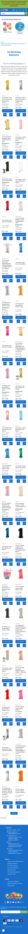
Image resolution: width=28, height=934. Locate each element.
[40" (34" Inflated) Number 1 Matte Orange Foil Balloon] (20, 776)
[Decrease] (5, 114)
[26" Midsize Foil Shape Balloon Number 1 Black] (7, 613)
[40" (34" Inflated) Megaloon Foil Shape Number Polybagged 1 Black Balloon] (20, 533)
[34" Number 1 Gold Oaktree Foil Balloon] (7, 85)
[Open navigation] (1, 10)
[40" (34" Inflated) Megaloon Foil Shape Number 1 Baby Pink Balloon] (7, 491)
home (2, 42)
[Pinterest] (18, 902)
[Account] (22, 10)
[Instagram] (10, 902)
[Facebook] (8, 902)
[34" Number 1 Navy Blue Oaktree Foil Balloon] (7, 533)
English (5, 916)
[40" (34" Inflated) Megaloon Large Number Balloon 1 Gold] (7, 124)
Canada (10, 848)
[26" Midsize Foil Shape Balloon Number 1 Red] (7, 694)
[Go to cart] (26, 10)
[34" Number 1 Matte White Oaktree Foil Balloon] (20, 166)
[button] (3, 931)
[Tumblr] (21, 902)
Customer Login (11, 874)
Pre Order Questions (12, 865)
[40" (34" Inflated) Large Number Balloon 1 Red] (20, 574)
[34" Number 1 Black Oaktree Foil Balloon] (7, 166)
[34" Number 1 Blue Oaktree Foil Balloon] (20, 248)
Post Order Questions (12, 867)
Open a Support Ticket (14, 830)
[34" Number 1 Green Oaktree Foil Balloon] (20, 453)
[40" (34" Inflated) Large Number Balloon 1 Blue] (7, 453)
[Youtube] (13, 902)
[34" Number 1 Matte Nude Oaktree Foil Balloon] (7, 655)
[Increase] (11, 114)
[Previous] (1, 27)
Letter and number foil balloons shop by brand (13, 43)
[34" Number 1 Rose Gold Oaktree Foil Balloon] (7, 415)
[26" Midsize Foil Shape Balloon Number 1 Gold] (20, 290)
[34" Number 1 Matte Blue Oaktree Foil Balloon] (20, 415)
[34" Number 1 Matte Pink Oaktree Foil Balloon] (20, 124)
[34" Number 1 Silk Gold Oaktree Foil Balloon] (20, 373)
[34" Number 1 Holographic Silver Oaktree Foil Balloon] (7, 733)
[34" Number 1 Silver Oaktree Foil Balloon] (20, 85)
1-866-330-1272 (12, 835)
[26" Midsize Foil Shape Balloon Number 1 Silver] (7, 290)
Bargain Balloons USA (17, 926)
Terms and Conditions (13, 881)
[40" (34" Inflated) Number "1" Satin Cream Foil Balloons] (20, 491)
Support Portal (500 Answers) (15, 861)
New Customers (11, 870)
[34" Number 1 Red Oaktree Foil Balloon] (7, 206)
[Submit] (25, 13)
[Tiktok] (16, 902)
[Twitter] (5, 902)
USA (9, 842)
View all (14, 813)
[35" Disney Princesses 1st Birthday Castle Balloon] (7, 574)
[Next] (26, 27)
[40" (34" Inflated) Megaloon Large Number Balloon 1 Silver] (20, 206)
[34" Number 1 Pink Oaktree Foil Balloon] (7, 331)
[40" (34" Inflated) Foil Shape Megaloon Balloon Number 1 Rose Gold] (20, 655)
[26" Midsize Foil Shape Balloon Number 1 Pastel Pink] (7, 373)
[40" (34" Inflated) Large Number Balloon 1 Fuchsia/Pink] (20, 694)
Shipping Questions (12, 863)
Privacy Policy (11, 885)
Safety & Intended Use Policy (14, 883)
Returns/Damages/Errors (13, 872)
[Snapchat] (23, 902)
